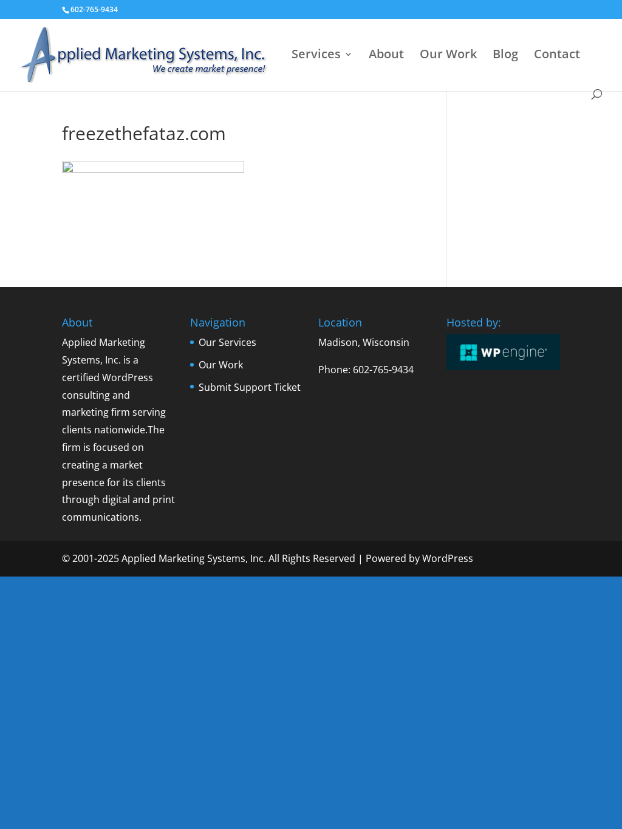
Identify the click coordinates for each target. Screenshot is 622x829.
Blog (505, 56)
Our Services (227, 342)
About (386, 56)
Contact (557, 56)
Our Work (448, 56)
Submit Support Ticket (250, 387)
